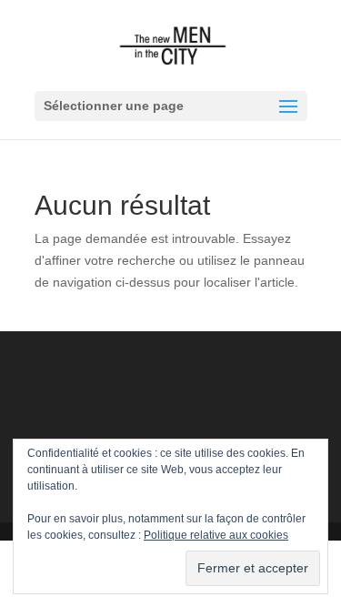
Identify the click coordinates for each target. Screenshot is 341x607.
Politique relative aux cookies (216, 535)
